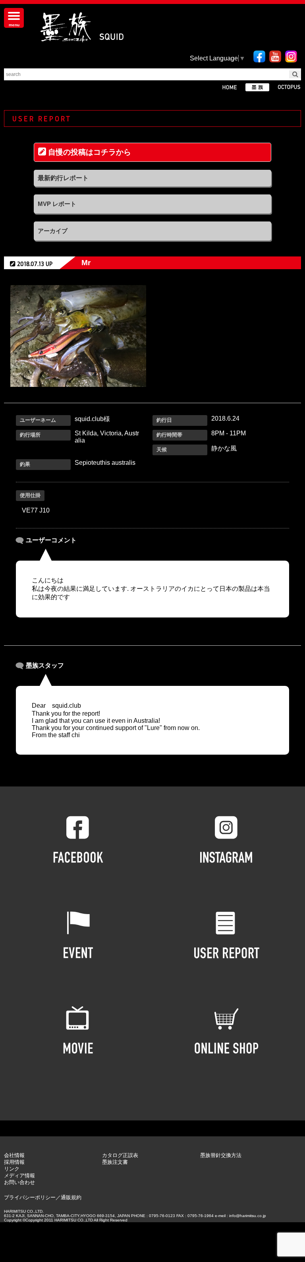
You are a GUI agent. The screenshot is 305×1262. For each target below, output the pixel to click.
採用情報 (14, 1162)
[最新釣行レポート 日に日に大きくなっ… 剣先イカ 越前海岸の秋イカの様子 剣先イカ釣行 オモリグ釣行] (152, 178)
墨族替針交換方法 (220, 1155)
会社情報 (14, 1155)
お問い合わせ (19, 1182)
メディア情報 (19, 1176)
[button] (116, 724)
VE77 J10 (36, 510)
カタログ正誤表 (120, 1155)
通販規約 (71, 1197)
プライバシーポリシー (30, 1197)
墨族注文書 (115, 1162)
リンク (11, 1169)
